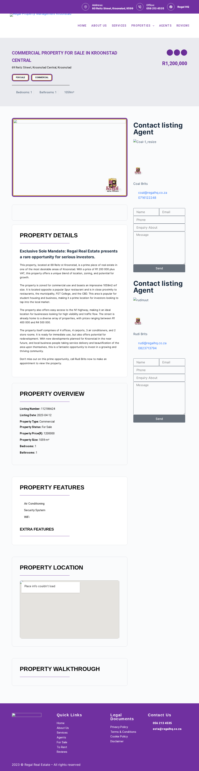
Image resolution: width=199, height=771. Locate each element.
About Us (99, 25)
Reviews (183, 25)
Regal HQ (183, 6)
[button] (170, 52)
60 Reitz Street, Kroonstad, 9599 (112, 8)
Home (82, 25)
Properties (141, 25)
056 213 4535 (155, 8)
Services (119, 25)
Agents (165, 25)
